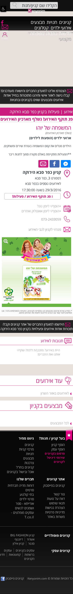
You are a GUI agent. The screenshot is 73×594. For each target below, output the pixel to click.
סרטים (29, 490)
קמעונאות (15, 554)
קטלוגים (41, 28)
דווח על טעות (56, 498)
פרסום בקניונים (55, 453)
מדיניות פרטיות (55, 512)
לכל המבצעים (59, 423)
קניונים (65, 22)
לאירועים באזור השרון (55, 393)
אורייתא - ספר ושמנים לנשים (24, 505)
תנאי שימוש (57, 503)
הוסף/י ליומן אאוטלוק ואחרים (40, 211)
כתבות (51, 33)
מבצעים (38, 22)
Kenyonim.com (37, 578)
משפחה (37, 33)
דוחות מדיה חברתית (21, 485)
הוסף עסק (58, 449)
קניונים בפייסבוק (54, 485)
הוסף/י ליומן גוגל (48, 206)
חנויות (52, 22)
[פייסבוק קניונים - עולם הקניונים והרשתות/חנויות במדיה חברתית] (2, 22)
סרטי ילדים (27, 499)
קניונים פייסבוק (14, 578)
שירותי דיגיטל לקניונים (56, 460)
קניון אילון (18, 543)
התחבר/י (4, 38)
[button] (3, 8)
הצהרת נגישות (55, 507)
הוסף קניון (58, 444)
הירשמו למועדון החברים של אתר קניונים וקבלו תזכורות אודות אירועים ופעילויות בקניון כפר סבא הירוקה (37, 326)
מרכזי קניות (26, 449)
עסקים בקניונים (25, 550)
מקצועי (65, 39)
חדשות (65, 33)
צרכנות (29, 462)
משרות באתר (56, 516)
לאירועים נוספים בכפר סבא (43, 183)
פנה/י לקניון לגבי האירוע (44, 229)
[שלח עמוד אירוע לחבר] (43, 163)
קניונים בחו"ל (25, 467)
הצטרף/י (4, 31)
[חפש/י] (14, 5)
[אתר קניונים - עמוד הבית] (69, 440)
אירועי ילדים (61, 28)
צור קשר (59, 494)
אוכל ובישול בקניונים (20, 471)
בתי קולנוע (27, 494)
